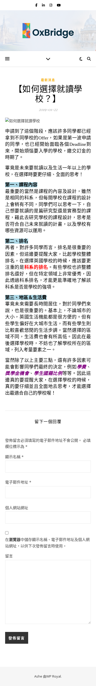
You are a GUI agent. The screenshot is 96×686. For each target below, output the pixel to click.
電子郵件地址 (18, 482)
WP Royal (53, 676)
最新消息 (48, 80)
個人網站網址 (16, 507)
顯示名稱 (14, 456)
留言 (9, 555)
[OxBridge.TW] (48, 30)
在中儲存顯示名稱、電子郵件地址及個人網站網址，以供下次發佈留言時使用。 (47, 542)
